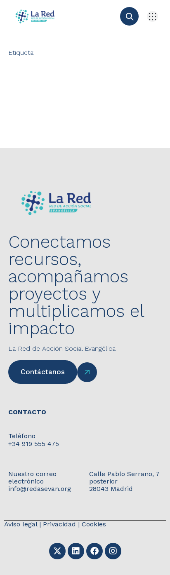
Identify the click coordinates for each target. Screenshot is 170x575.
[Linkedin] (76, 551)
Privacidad (59, 524)
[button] (152, 16)
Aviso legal (20, 524)
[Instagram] (113, 551)
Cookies (94, 524)
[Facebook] (94, 551)
